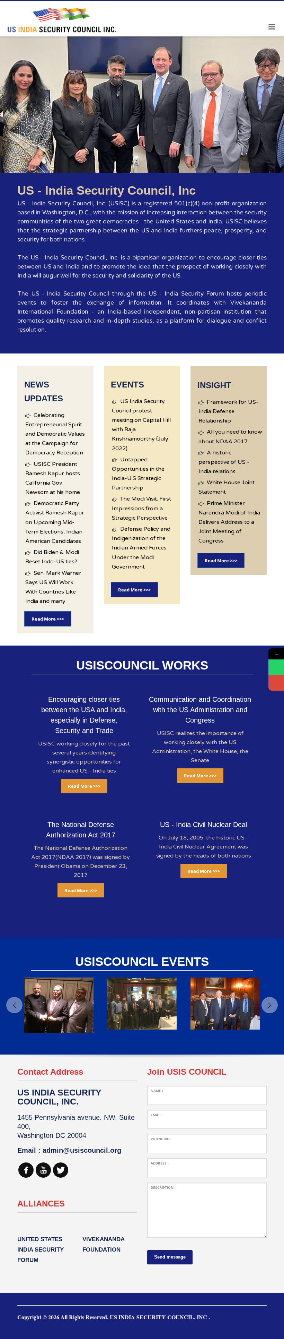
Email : (157, 1114)
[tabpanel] (142, 104)
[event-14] (59, 1004)
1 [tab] (125, 165)
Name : (157, 1090)
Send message (170, 1257)
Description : (163, 1187)
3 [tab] (136, 165)
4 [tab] (142, 165)
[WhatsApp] (276, 667)
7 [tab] (158, 165)
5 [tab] (147, 165)
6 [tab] (153, 165)
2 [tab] (131, 165)
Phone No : (161, 1138)
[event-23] (142, 1004)
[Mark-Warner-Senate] (225, 1004)
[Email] (276, 683)
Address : (160, 1163)
